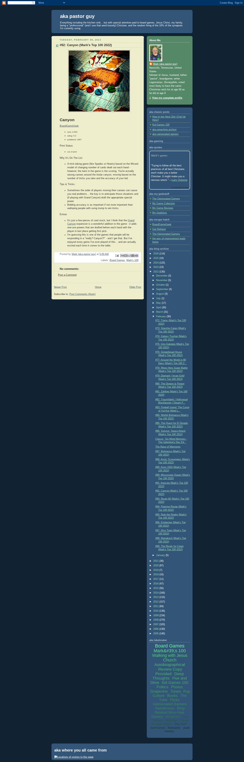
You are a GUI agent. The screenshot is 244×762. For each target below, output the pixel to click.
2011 (156, 606)
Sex (185, 716)
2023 (156, 267)
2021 (156, 561)
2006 (156, 629)
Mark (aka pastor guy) (165, 64)
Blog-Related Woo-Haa (170, 710)
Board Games (117, 260)
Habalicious (164, 708)
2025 (156, 258)
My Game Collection (163, 203)
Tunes (175, 691)
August (160, 293)
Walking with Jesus (169, 655)
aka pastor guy (77, 16)
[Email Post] (116, 255)
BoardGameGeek (161, 224)
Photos (177, 687)
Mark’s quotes (159, 155)
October (161, 285)
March (160, 312)
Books (172, 696)
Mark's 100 (132, 260)
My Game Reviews (162, 208)
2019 (156, 570)
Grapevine (159, 691)
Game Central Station (170, 722)
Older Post (135, 287)
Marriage (171, 720)
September (162, 289)
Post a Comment (67, 275)
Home (98, 287)
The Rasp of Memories (168, 447)
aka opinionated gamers (165, 134)
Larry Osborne (179, 180)
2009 (156, 615)
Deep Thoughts (168, 675)
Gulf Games (158, 727)
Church (169, 660)
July (158, 298)
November (162, 280)
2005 (156, 633)
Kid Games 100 (160, 124)
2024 (156, 262)
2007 (156, 624)
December (162, 275)
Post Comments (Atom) (82, 294)
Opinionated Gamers (170, 704)
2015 (156, 588)
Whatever (172, 717)
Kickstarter (174, 727)
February (161, 316)
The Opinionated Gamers (166, 198)
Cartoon (157, 720)
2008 (156, 620)
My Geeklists (159, 213)
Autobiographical (169, 664)
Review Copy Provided (168, 671)
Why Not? (180, 724)
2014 (156, 592)
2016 (156, 583)
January (161, 555)
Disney (157, 717)
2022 (156, 271)
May (159, 303)
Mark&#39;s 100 (170, 650)
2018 (156, 574)
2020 (156, 565)
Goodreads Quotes (179, 187)
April (159, 307)
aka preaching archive (164, 129)
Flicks (175, 700)
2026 (156, 253)
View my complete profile (167, 98)
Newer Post (60, 287)
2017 (156, 579)
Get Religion (159, 229)
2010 (156, 611)
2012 (156, 601)
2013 (156, 597)
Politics (162, 687)
